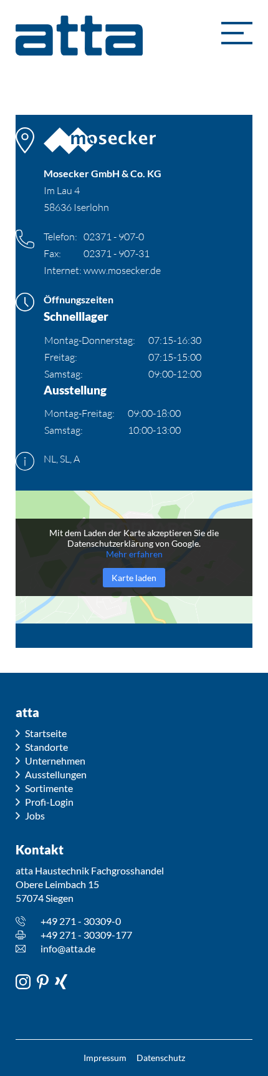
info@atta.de (68, 948)
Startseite (46, 733)
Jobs (35, 815)
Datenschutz (160, 1057)
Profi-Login (49, 802)
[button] (236, 33)
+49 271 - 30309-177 (86, 935)
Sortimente (49, 788)
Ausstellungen (56, 774)
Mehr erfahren (134, 554)
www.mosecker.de (122, 270)
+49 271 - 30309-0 (81, 921)
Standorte (46, 747)
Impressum (105, 1057)
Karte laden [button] (134, 577)
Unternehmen (55, 760)
